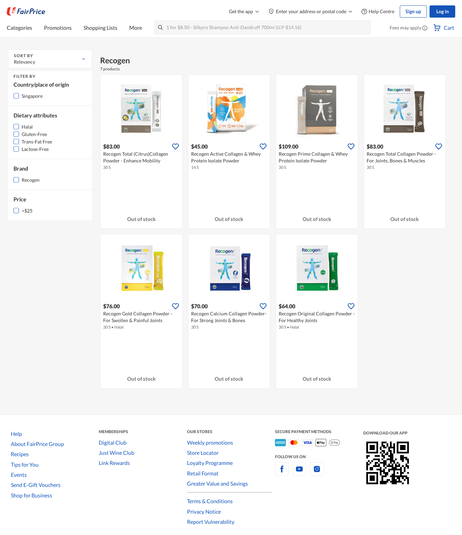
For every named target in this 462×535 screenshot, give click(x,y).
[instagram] (317, 473)
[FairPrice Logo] (26, 11)
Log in (442, 11)
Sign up (413, 11)
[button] (425, 28)
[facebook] (281, 473)
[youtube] (299, 473)
